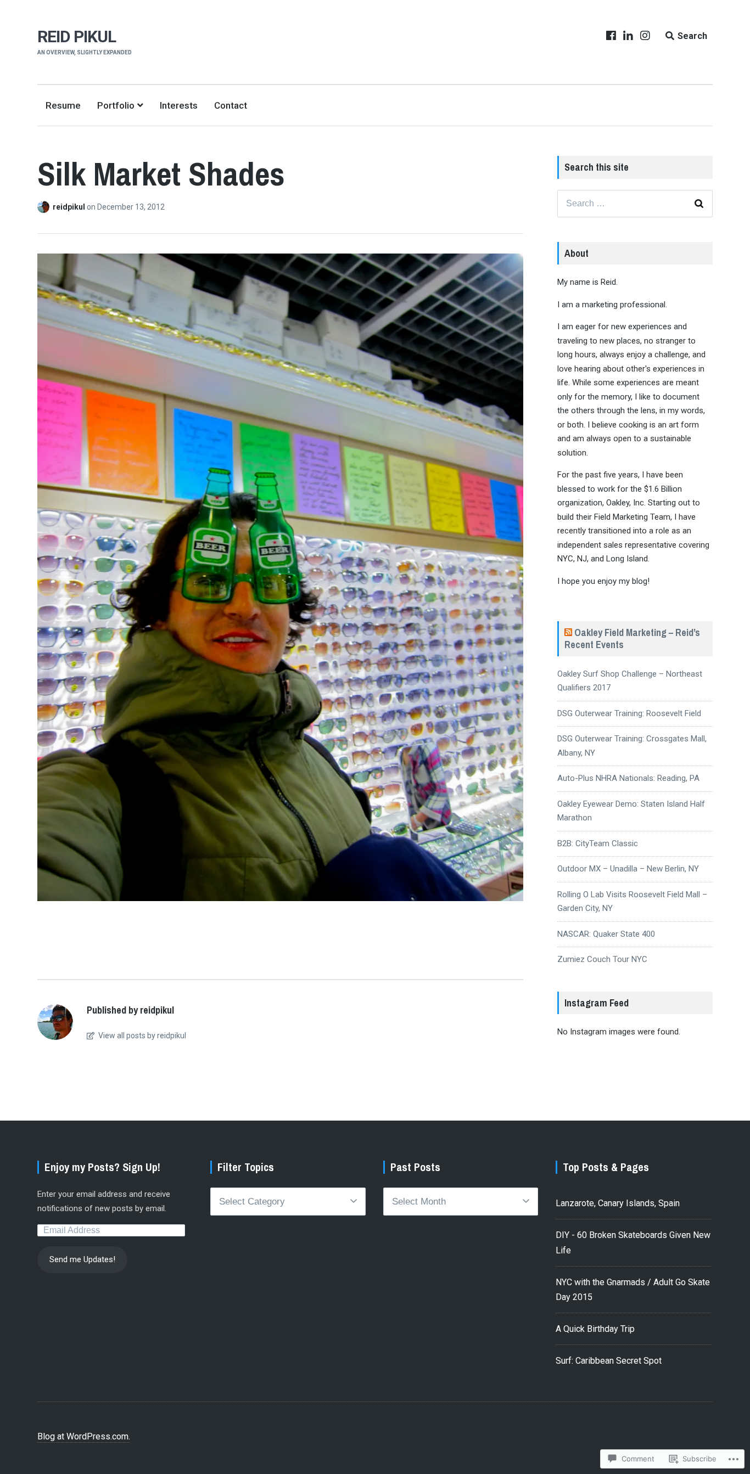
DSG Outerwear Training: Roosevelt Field (629, 713)
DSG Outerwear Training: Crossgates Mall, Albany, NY (632, 746)
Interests (179, 105)
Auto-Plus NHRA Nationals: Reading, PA (628, 778)
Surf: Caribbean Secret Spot (609, 1360)
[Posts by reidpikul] (45, 206)
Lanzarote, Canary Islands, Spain (618, 1203)
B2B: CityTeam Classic (597, 843)
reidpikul (70, 206)
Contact (230, 105)
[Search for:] (635, 203)
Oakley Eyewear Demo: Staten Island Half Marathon (631, 811)
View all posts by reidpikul (141, 1035)
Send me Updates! (82, 1259)
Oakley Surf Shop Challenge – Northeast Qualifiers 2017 (629, 681)
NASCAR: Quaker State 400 (606, 934)
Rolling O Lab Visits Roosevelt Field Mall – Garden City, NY (632, 902)
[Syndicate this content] (568, 632)
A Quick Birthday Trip (595, 1329)
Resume (63, 105)
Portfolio (116, 105)
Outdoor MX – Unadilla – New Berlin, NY (628, 869)
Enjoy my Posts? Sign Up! (102, 1167)
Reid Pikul (76, 36)
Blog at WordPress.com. (83, 1436)
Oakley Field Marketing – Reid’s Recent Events (632, 638)
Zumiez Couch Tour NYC (602, 959)
